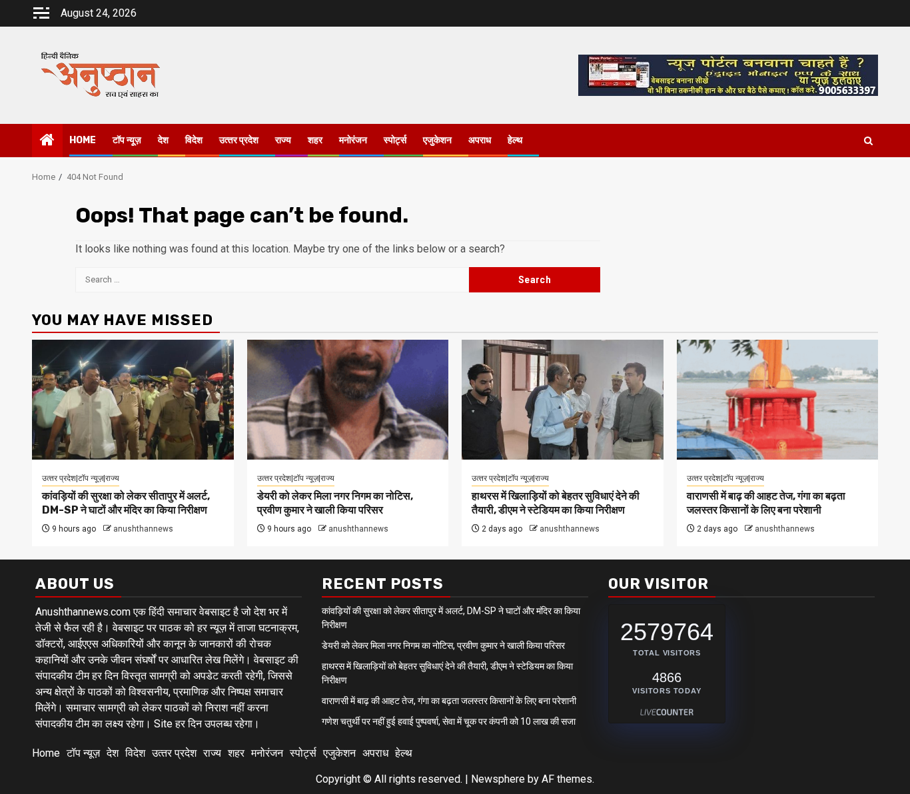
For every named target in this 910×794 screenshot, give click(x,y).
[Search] (868, 141)
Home (82, 140)
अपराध (479, 140)
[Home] (47, 141)
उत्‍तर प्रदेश (238, 140)
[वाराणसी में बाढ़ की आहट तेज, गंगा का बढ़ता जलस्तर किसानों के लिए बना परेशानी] (778, 400)
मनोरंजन (353, 140)
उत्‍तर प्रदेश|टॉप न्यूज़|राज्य (80, 478)
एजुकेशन (437, 140)
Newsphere (498, 779)
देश (163, 140)
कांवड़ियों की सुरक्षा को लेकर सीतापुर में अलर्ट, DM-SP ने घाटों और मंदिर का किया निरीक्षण (126, 503)
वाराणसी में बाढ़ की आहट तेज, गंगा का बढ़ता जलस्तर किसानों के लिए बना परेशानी (766, 503)
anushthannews (143, 529)
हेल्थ (515, 140)
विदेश (194, 140)
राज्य (283, 140)
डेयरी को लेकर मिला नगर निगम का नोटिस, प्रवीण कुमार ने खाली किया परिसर (335, 503)
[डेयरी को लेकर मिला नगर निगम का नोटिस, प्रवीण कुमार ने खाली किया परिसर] (348, 400)
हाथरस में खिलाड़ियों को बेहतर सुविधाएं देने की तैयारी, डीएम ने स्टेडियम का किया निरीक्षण (556, 503)
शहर (315, 140)
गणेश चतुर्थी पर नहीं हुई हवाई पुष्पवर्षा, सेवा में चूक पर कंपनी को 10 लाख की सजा (449, 721)
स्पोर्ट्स (395, 140)
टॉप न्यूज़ (127, 140)
